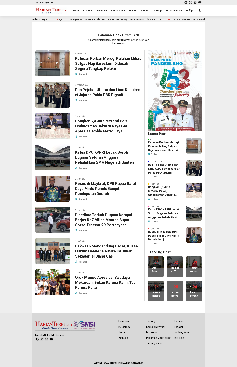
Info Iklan (179, 337)
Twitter (122, 332)
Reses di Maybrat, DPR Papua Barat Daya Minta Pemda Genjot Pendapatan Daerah (105, 188)
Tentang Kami (154, 343)
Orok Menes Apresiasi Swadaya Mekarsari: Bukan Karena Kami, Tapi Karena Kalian (105, 282)
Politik (144, 10)
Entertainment (174, 10)
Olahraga (157, 10)
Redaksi (178, 326)
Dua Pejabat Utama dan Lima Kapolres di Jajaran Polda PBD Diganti (164, 168)
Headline (88, 10)
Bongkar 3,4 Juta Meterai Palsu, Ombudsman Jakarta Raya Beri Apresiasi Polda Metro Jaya (103, 19)
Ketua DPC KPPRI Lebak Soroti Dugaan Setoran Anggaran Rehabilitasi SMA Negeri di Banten (104, 157)
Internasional (118, 10)
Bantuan (178, 321)
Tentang (150, 321)
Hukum (133, 10)
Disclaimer (152, 332)
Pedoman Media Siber (158, 337)
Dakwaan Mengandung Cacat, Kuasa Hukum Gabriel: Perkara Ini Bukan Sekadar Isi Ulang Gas (106, 251)
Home (76, 10)
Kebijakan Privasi (155, 326)
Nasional (102, 10)
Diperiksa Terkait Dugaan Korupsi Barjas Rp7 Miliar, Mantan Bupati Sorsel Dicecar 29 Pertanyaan (103, 220)
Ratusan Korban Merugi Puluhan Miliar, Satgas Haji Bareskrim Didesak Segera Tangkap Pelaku (108, 63)
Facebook (123, 321)
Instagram (124, 326)
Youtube (123, 337)
